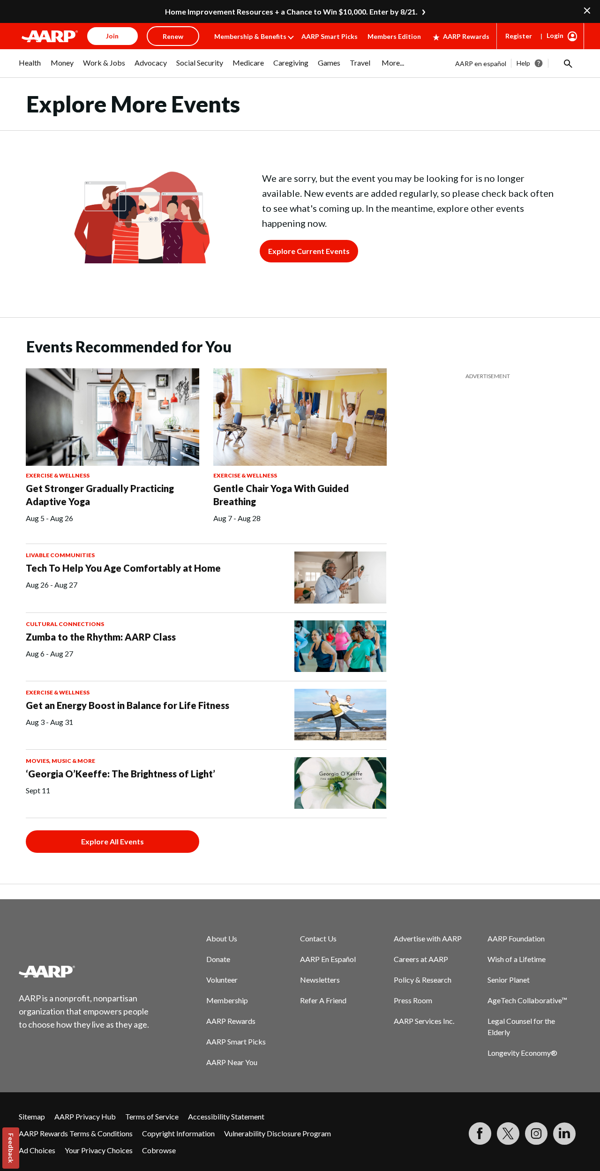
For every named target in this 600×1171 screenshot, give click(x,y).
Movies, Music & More (60, 760)
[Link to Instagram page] (536, 1133)
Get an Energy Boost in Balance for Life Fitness (127, 705)
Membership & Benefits (250, 36)
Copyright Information (178, 1133)
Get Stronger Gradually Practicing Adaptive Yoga (100, 495)
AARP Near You (231, 1062)
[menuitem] (30, 67)
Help (523, 63)
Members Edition (394, 36)
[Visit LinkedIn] (564, 1133)
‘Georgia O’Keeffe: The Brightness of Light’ (120, 773)
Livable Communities (60, 555)
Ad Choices (37, 1150)
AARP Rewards (466, 36)
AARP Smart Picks (329, 36)
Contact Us (318, 938)
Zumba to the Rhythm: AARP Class (101, 636)
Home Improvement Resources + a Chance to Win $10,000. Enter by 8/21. (291, 11)
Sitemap (32, 1116)
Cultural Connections (65, 623)
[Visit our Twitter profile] (508, 1133)
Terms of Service (152, 1116)
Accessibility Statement (226, 1116)
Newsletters (320, 979)
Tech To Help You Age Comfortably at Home (123, 568)
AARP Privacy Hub (85, 1116)
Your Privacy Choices (99, 1150)
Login (555, 35)
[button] (567, 63)
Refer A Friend (323, 1000)
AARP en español (480, 63)
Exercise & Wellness (58, 475)
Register (518, 36)
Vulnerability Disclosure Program (277, 1133)
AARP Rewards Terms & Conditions (76, 1133)
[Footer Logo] (84, 971)
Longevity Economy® (522, 1052)
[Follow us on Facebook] (480, 1133)
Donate (218, 959)
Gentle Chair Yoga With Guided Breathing (281, 495)
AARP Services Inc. (424, 1020)
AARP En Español (328, 959)
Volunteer (222, 979)
